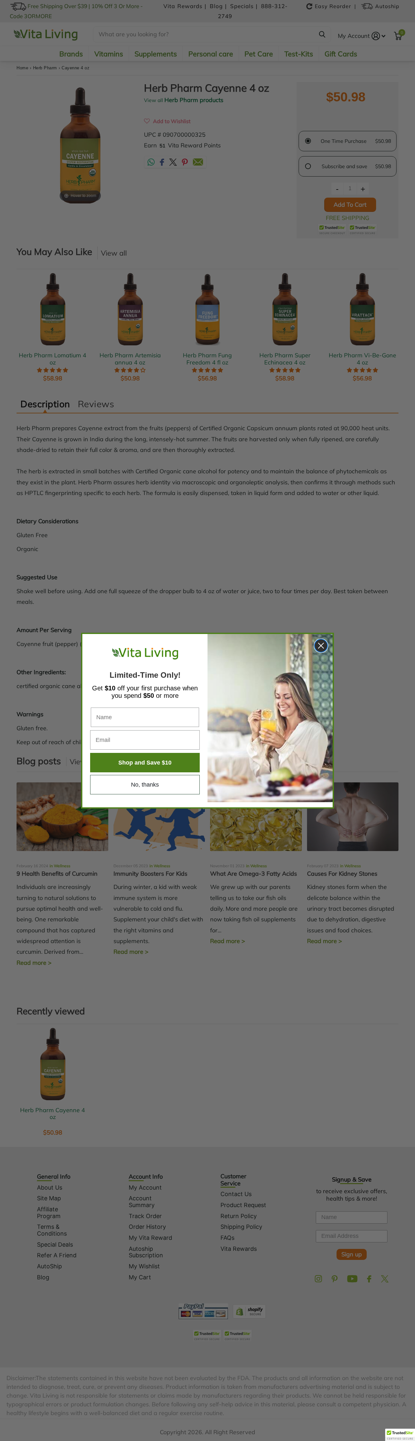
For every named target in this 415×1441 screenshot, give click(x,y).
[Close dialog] (320, 645)
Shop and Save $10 (145, 762)
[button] (400, 1435)
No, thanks (145, 784)
